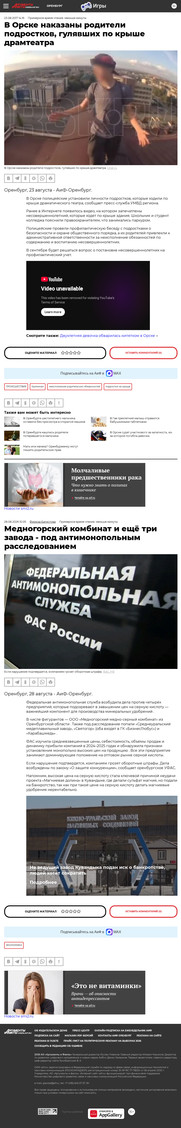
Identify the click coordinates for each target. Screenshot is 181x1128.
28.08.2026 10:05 (15, 521)
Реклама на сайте (149, 1035)
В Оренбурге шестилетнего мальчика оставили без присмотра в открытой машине (54, 420)
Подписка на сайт (47, 1035)
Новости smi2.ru (19, 508)
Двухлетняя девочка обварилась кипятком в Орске (107, 336)
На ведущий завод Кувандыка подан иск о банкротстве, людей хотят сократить (97, 870)
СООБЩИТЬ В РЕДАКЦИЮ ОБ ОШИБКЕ (58, 1046)
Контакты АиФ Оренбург (115, 1035)
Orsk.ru (112, 168)
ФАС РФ (109, 671)
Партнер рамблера (72, 1111)
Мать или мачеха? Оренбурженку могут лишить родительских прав (50, 448)
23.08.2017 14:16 (14, 18)
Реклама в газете (46, 1040)
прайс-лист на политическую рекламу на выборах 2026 (102, 1040)
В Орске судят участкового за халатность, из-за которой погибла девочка (141, 434)
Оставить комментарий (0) (143, 352)
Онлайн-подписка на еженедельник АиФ (123, 1030)
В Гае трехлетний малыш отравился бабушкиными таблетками (134, 420)
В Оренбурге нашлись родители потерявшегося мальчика (45, 434)
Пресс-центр (80, 1030)
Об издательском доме (50, 1030)
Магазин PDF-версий (79, 1035)
